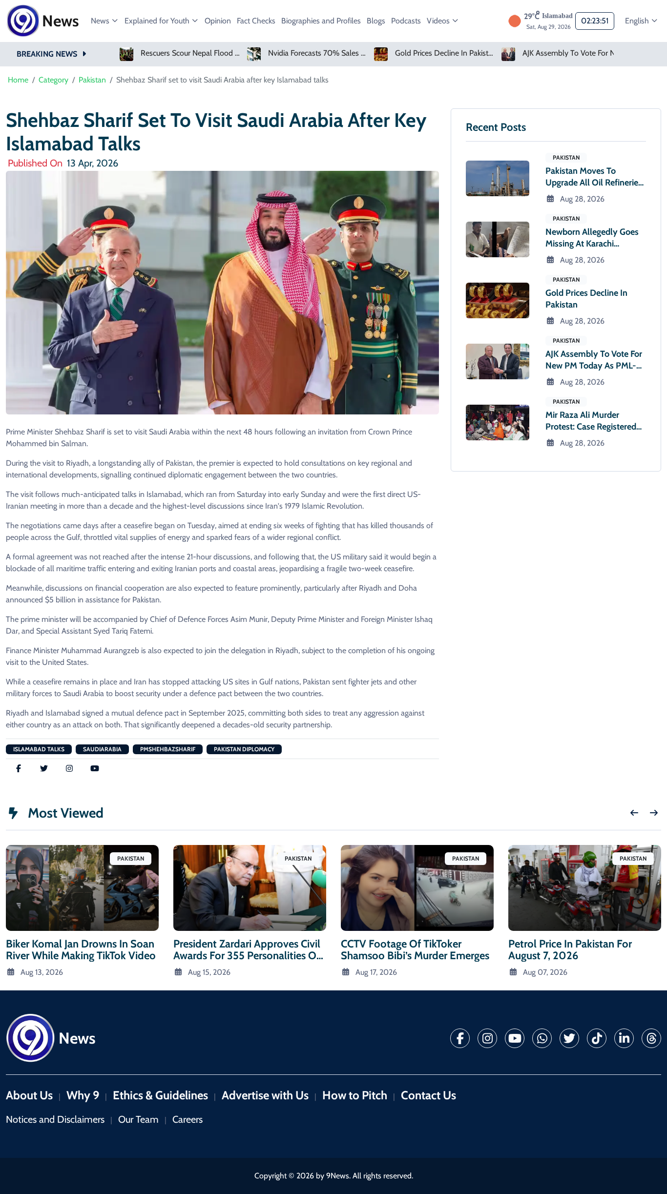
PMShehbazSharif (167, 749)
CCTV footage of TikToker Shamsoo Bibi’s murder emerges (415, 949)
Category (53, 79)
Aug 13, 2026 (42, 972)
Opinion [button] (218, 20)
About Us (29, 1095)
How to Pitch (354, 1095)
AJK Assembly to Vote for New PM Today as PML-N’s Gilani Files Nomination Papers (572, 53)
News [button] (101, 20)
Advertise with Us (265, 1095)
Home (18, 79)
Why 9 (82, 1095)
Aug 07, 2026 (545, 972)
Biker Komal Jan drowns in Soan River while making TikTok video (81, 949)
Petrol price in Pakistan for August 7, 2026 (570, 949)
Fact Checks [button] (256, 20)
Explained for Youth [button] (158, 20)
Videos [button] (439, 20)
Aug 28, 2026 (582, 199)
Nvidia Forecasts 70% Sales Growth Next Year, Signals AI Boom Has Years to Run (318, 53)
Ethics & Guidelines (160, 1095)
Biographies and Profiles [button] (321, 20)
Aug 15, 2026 (209, 972)
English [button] (638, 20)
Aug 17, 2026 (376, 972)
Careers (187, 1119)
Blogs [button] (376, 20)
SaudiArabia (102, 749)
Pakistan (92, 79)
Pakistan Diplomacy (244, 749)
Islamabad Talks (38, 749)
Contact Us (428, 1095)
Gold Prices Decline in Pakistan (445, 53)
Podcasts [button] (406, 20)
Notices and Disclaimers (55, 1119)
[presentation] (634, 812)
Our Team (138, 1119)
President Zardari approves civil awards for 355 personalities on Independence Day (247, 955)
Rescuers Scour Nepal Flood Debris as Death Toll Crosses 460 (191, 53)
